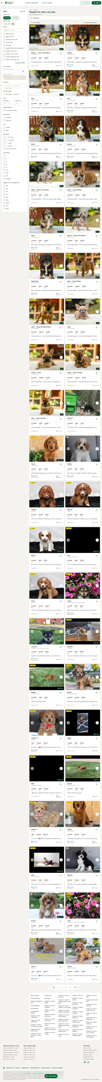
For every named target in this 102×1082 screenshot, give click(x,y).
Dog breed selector (88, 1059)
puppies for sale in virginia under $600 (63, 1011)
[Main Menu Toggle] (1, 2)
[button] (46, 38)
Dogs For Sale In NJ (29, 1054)
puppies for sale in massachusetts (77, 1034)
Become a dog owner (32, 3)
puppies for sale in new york (63, 996)
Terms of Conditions (25, 1073)
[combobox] (12, 71)
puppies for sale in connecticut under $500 (36, 1035)
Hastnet (17, 1068)
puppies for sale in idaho (63, 1035)
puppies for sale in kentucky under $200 (64, 1006)
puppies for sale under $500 (35, 1016)
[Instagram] (88, 1062)
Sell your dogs (87, 1054)
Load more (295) (20, 63)
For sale (7, 18)
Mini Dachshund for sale (10, 1054)
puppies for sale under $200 (35, 1021)
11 (70, 987)
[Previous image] (32, 37)
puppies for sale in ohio (91, 996)
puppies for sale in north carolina (91, 1031)
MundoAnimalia (34, 1068)
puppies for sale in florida (77, 999)
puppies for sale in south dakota (63, 1015)
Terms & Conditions (88, 1052)
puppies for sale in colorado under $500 (37, 1025)
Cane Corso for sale (9, 1059)
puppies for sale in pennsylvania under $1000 (64, 1025)
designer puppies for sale (37, 1001)
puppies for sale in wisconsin (77, 1003)
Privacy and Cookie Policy (38, 1073)
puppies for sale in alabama (77, 1030)
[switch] (14, 24)
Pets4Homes (10, 1068)
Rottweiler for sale (8, 1057)
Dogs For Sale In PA (29, 1048)
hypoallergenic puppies (35, 1012)
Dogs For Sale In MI (29, 1057)
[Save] (60, 53)
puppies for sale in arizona (49, 1024)
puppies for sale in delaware (77, 1016)
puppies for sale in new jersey (49, 1019)
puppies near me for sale (92, 1000)
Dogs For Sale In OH (29, 1052)
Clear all (22, 11)
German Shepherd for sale (11, 1052)
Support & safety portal (90, 1050)
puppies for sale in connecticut (91, 1027)
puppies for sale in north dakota (91, 1036)
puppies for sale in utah (91, 1014)
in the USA (50, 12)
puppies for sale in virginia (49, 1010)
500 (75, 987)
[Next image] (61, 37)
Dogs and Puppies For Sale (11, 1046)
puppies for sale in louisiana (49, 1006)
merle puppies (35, 995)
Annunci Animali (45, 1068)
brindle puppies (35, 998)
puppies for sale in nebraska (77, 1008)
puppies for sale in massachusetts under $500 (64, 1001)
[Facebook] (84, 1062)
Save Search (36, 22)
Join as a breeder (47, 3)
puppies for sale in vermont (91, 1005)
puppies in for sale (77, 995)
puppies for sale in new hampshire (63, 1020)
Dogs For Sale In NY (29, 1050)
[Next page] (80, 987)
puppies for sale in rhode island (77, 1021)
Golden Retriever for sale (10, 1048)
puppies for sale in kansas (49, 1001)
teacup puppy (34, 1008)
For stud (15, 18)
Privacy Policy (87, 1048)
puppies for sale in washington (77, 1025)
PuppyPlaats (25, 1068)
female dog (47, 995)
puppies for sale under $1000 (35, 1030)
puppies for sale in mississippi (91, 1018)
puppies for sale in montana (77, 1012)
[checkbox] (4, 33)
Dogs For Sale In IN (29, 1059)
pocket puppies (35, 1005)
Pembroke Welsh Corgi (9, 1050)
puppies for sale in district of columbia (50, 1028)
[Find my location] (23, 71)
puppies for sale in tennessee (49, 1015)
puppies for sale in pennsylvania (63, 1030)
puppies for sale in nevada (49, 1033)
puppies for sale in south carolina (91, 1009)
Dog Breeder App (88, 1057)
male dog (47, 998)
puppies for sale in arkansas (91, 1023)
